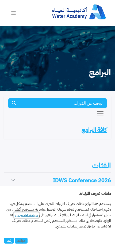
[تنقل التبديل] (13, 13)
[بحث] (14, 103)
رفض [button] (9, 240)
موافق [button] (21, 240)
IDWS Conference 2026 (82, 180)
